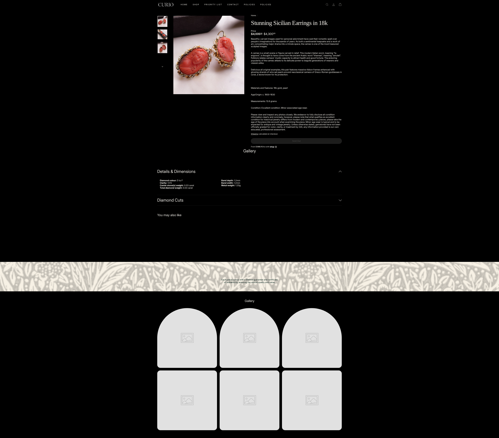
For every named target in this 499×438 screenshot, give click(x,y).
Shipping (254, 134)
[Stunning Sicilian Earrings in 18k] (171, 237)
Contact (233, 4)
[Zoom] (209, 55)
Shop (196, 4)
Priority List (213, 4)
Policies (249, 4)
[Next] (162, 66)
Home (184, 4)
